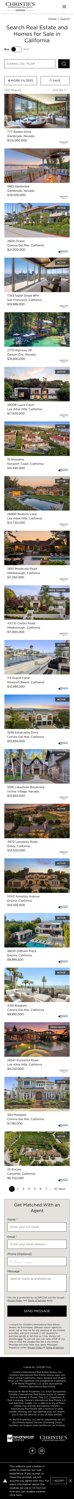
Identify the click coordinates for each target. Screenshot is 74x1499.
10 (55, 1189)
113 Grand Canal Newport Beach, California (34, 642)
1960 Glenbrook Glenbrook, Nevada (29, 150)
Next (62, 1189)
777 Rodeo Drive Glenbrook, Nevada (30, 96)
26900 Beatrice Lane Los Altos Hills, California (37, 478)
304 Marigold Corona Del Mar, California (32, 1079)
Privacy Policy (14, 1300)
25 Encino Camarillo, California (25, 1133)
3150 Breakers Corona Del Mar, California (33, 969)
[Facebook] (32, 1453)
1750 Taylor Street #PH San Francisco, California (31, 262)
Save (56, 80)
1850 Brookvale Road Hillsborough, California (36, 532)
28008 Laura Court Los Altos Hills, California (35, 369)
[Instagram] (41, 1453)
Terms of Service (37, 1300)
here (20, 1338)
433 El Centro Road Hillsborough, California (35, 587)
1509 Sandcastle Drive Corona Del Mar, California (31, 699)
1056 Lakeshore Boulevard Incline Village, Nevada (33, 753)
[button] (70, 1480)
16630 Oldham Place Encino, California (31, 915)
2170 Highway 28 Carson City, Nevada (31, 314)
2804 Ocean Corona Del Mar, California (32, 205)
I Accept (58, 1480)
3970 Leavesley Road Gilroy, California (31, 806)
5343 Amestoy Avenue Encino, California (33, 860)
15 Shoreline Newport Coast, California (31, 423)
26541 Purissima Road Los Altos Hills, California (30, 1026)
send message (37, 1311)
